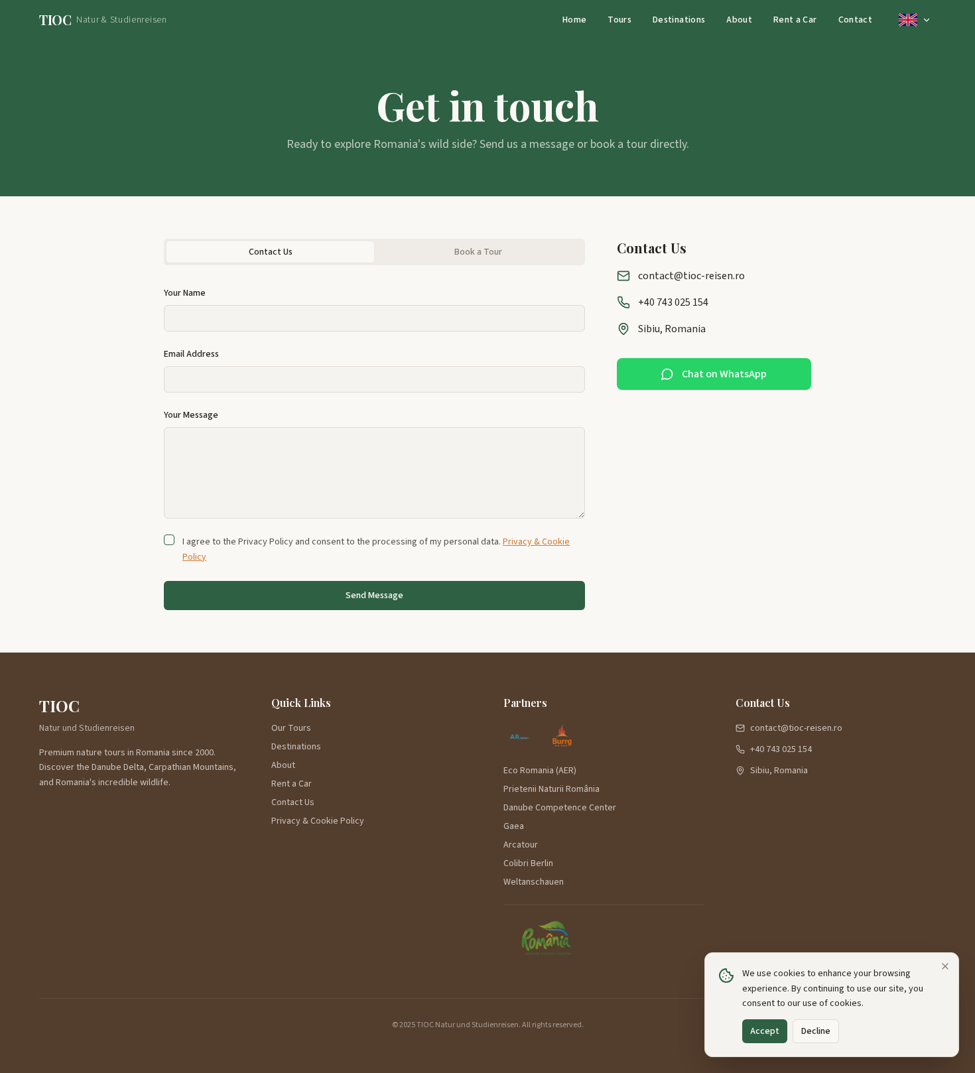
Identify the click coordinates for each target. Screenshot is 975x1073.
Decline (815, 1031)
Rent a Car (795, 20)
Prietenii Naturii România (551, 789)
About (739, 20)
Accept (764, 1031)
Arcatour (520, 845)
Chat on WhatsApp (724, 374)
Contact (855, 20)
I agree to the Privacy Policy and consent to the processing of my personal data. (376, 549)
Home (574, 20)
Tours (619, 20)
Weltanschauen (533, 882)
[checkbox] (169, 540)
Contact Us (292, 802)
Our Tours (291, 728)
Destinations (679, 20)
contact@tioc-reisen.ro (691, 276)
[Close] (945, 966)
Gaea (513, 826)
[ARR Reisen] (519, 737)
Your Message (191, 415)
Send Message (374, 595)
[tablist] (374, 252)
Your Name (185, 293)
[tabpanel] (374, 448)
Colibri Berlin (528, 863)
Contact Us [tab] (270, 252)
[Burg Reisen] (562, 737)
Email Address (191, 354)
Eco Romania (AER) (539, 770)
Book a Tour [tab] (478, 252)
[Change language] (914, 20)
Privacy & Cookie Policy (317, 821)
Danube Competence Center (559, 807)
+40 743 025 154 (673, 302)
